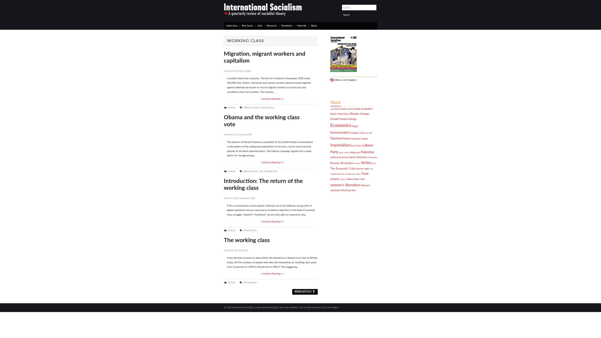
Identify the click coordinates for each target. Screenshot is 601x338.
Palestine (367, 152)
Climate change (359, 113)
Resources (272, 26)
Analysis (232, 107)
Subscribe (301, 26)
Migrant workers (251, 107)
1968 (332, 109)
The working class (247, 240)
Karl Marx (356, 145)
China (340, 114)
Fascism (335, 138)
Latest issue (231, 26)
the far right (362, 168)
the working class (348, 174)
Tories (358, 174)
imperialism (340, 145)
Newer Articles (303, 291)
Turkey (342, 179)
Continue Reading (272, 99)
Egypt (355, 126)
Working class (267, 107)
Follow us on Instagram (344, 80)
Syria (374, 163)
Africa (337, 109)
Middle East (355, 153)
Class (345, 114)
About (314, 26)
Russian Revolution (342, 163)
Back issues (247, 26)
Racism (352, 157)
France (346, 138)
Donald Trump (338, 119)
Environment (339, 132)
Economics (341, 125)
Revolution (372, 157)
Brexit (333, 114)
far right (369, 133)
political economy (339, 157)
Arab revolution (363, 109)
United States (353, 179)
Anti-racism (347, 109)
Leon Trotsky (344, 153)
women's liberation (345, 185)
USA (261, 171)
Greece (364, 139)
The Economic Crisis (342, 168)
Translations (287, 26)
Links (259, 26)
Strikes (366, 163)
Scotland (357, 163)
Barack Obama (251, 171)
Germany (355, 139)
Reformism (362, 157)
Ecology (352, 119)
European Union (357, 133)
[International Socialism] (263, 9)
